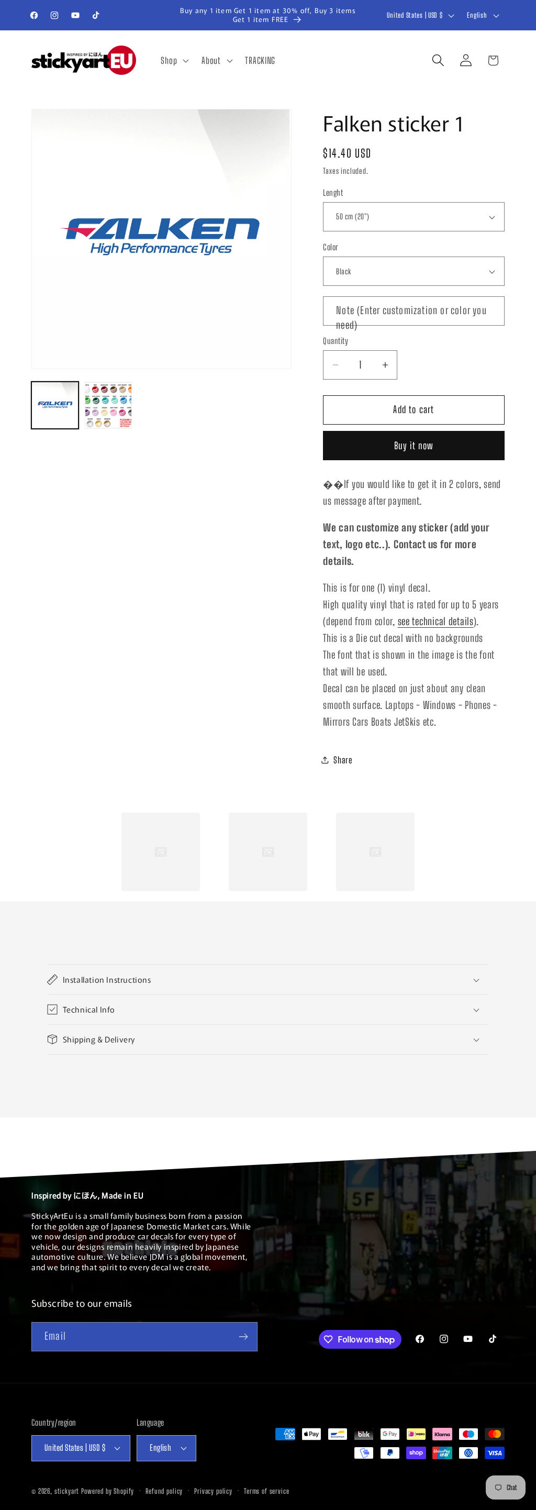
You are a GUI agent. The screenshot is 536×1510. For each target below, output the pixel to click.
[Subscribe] (243, 1336)
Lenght (333, 192)
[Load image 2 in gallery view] (108, 405)
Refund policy (164, 1491)
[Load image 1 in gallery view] (55, 405)
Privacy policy (213, 1491)
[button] (173, 60)
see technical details (436, 621)
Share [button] (343, 759)
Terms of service (266, 1491)
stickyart (67, 1491)
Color (330, 247)
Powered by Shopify (107, 1491)
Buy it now (414, 445)
